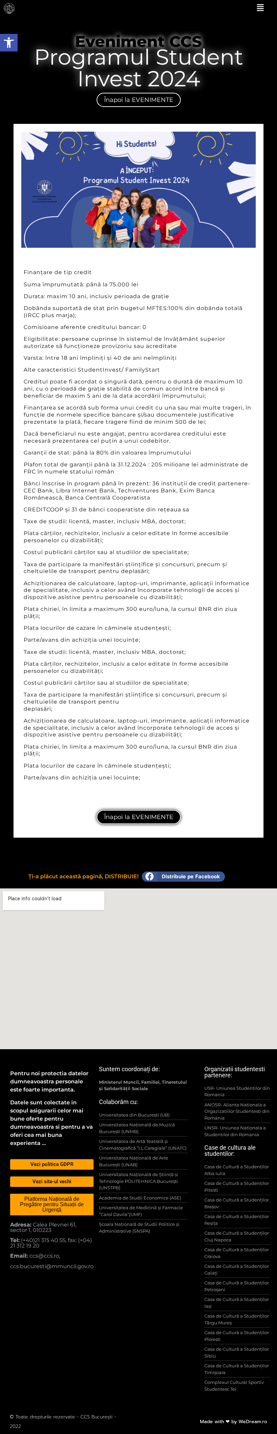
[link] (9, 42)
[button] (183, 877)
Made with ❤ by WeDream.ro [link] (233, 1421)
